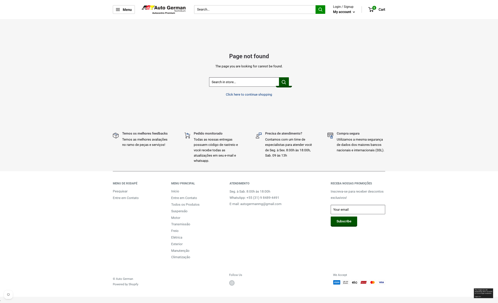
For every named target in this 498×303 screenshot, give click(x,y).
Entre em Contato (126, 198)
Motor (175, 218)
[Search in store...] (284, 82)
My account (342, 12)
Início (175, 191)
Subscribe (344, 221)
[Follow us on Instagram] (232, 283)
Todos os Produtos (185, 204)
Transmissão (180, 224)
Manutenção (180, 251)
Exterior (177, 244)
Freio (175, 231)
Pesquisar (120, 191)
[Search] (320, 9)
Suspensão (179, 211)
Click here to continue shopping (249, 94)
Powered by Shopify (125, 284)
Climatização (180, 257)
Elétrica (176, 237)
